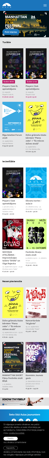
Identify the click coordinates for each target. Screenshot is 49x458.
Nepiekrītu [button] (10, 448)
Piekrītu (10, 438)
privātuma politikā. (16, 433)
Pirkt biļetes (11, 32)
